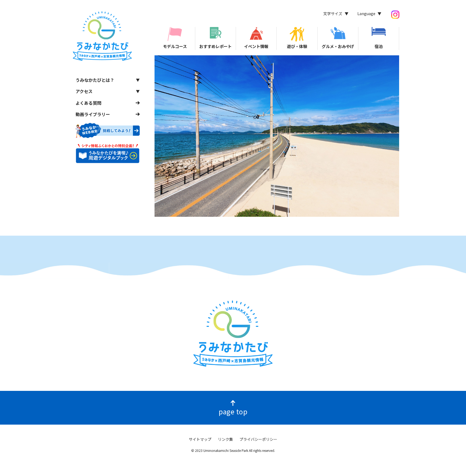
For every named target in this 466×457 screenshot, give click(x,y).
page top (233, 411)
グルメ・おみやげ (338, 46)
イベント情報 (256, 46)
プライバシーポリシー (258, 439)
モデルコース (175, 46)
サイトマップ (200, 439)
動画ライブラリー (93, 114)
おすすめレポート (215, 46)
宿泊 (379, 46)
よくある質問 (88, 103)
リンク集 (225, 439)
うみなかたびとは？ (95, 80)
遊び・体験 (297, 46)
